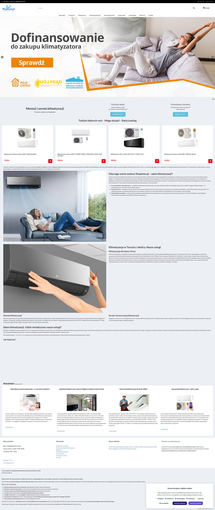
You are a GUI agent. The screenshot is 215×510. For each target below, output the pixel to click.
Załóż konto (210, 1)
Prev (2, 57)
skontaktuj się (20, 335)
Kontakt (150, 15)
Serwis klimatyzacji (109, 15)
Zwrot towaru (60, 453)
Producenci (71, 15)
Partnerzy (200, 498)
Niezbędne (161, 498)
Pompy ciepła (121, 15)
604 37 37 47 (181, 114)
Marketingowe (181, 498)
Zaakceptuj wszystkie (196, 503)
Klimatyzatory (82, 15)
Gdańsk (121, 447)
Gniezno (134, 448)
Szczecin (150, 447)
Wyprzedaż (62, 15)
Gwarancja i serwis (61, 455)
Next (212, 57)
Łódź (155, 447)
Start (212, 99)
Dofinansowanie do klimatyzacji (65, 448)
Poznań (145, 447)
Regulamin (59, 450)
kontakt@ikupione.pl (8, 463)
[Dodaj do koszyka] (50, 161)
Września (128, 448)
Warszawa (116, 447)
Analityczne (170, 498)
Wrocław (122, 448)
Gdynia (126, 447)
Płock (110, 448)
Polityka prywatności (62, 451)
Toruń (110, 447)
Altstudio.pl (210, 508)
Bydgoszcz (116, 448)
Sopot (130, 447)
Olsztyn (140, 447)
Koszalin (135, 447)
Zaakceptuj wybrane (179, 503)
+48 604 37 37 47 (20, 1)
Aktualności (12, 383)
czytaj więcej (9, 427)
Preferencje (191, 498)
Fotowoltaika (132, 15)
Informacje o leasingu (62, 446)
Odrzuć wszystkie (163, 503)
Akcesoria (142, 15)
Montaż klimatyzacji (95, 15)
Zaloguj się (201, 1)
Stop (214, 99)
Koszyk (207, 8)
